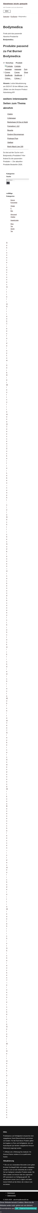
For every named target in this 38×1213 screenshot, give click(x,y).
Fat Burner (14, 16)
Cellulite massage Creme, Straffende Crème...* (18, 72)
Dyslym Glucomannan (15, 134)
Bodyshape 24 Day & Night (17, 122)
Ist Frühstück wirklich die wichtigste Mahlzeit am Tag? (6, 674)
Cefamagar (11, 118)
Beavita (10, 130)
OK (17, 1208)
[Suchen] (8, 183)
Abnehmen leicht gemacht (15, 4)
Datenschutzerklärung (28, 1208)
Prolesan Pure (12, 138)
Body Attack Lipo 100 (15, 146)
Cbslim (10, 114)
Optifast (10, 142)
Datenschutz (11, 1195)
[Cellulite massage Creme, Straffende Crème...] (9, 78)
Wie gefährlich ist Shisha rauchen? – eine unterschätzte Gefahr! (7, 975)
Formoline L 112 (13, 126)
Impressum (11, 1193)
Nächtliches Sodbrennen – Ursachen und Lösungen (6, 566)
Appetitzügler (15, 220)
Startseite (6, 16)
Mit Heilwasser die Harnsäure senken (6, 1080)
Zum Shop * (26, 72)
